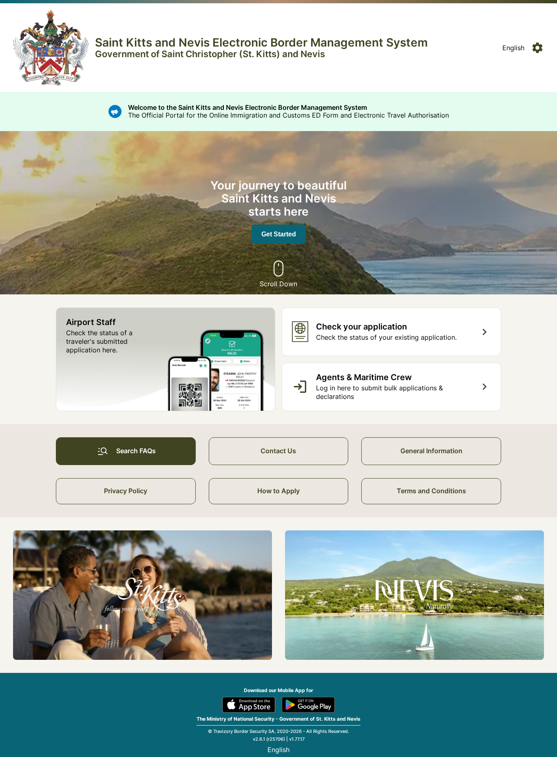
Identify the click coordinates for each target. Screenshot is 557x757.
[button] (513, 48)
